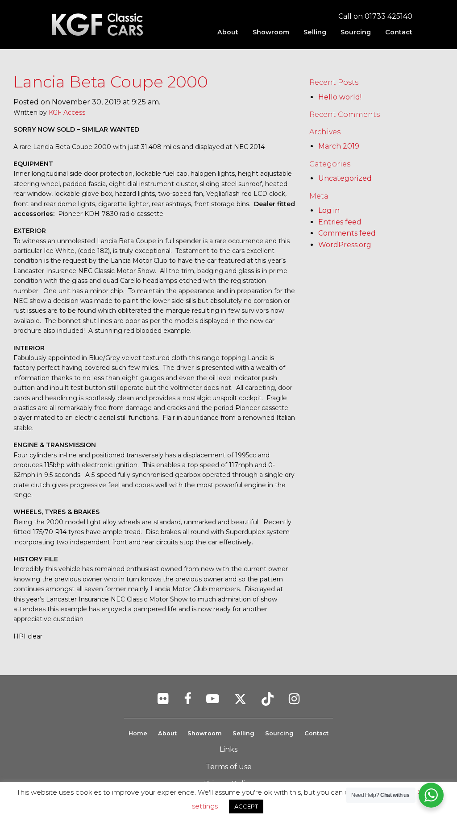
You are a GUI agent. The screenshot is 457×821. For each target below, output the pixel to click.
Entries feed (339, 222)
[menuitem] (227, 32)
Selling (314, 32)
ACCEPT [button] (246, 806)
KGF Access (67, 112)
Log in (329, 210)
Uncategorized (345, 178)
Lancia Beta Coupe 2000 (110, 81)
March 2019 (338, 146)
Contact (398, 32)
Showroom (271, 32)
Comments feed (347, 233)
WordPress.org (344, 244)
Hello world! (339, 97)
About (227, 32)
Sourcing (356, 32)
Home (138, 733)
